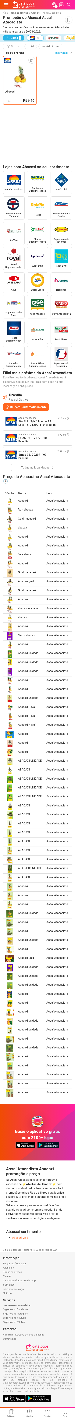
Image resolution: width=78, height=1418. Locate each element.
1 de (13, 52)
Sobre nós (9, 1284)
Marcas (7, 1276)
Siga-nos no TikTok (14, 1322)
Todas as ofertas (18, 13)
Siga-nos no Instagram (15, 1313)
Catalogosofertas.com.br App (19, 1280)
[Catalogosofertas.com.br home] (23, 4)
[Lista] (61, 5)
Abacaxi (35, 13)
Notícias (7, 1293)
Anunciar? (8, 1267)
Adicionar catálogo (13, 1289)
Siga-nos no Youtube (14, 1317)
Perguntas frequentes (15, 1263)
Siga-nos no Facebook (15, 1309)
